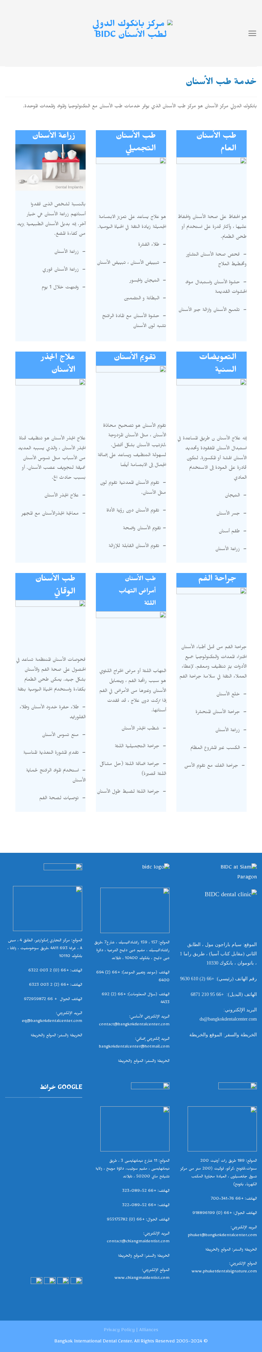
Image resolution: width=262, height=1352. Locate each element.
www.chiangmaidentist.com (142, 1278)
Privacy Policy (119, 1331)
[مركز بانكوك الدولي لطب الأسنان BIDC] (131, 33)
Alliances (148, 1331)
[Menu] (252, 33)
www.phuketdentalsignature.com (224, 1272)
